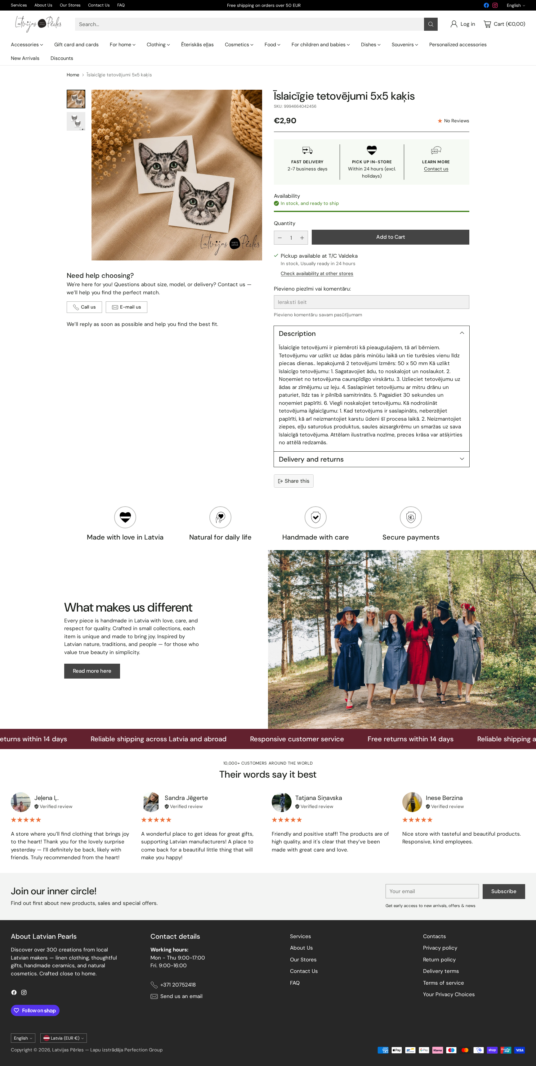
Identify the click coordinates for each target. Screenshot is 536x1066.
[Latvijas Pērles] (38, 24)
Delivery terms (441, 971)
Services (300, 936)
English (514, 5)
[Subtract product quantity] (279, 237)
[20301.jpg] (177, 175)
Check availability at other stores (317, 273)
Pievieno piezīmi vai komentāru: (312, 288)
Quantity (284, 223)
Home (73, 75)
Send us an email (181, 996)
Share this (297, 480)
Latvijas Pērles (68, 1050)
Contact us (436, 169)
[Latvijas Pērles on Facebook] (486, 6)
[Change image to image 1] (76, 99)
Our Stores (303, 959)
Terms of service (443, 982)
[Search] (431, 24)
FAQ (295, 982)
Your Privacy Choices (449, 994)
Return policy (439, 959)
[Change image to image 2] (76, 121)
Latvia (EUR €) (65, 1038)
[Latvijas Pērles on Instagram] (495, 6)
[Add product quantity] (302, 237)
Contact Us (304, 971)
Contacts (434, 936)
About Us (301, 947)
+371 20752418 (178, 984)
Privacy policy (440, 947)
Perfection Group (143, 1050)
